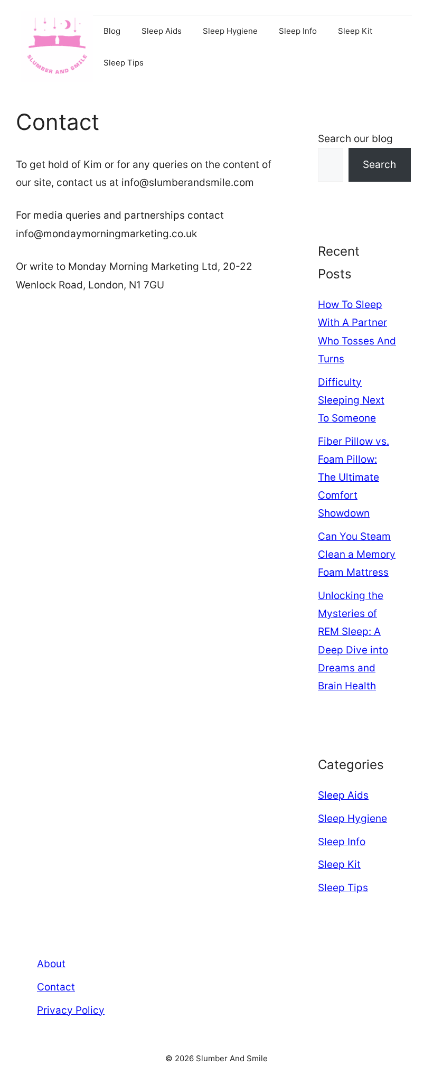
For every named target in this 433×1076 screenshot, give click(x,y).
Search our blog (355, 139)
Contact (56, 987)
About (51, 964)
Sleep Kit (355, 31)
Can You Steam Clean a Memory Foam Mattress (357, 554)
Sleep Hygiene (230, 31)
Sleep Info (298, 31)
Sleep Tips (123, 63)
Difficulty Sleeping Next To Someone (351, 400)
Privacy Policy (71, 1010)
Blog (111, 31)
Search (379, 164)
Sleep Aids (162, 31)
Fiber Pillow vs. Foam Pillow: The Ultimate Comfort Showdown (353, 477)
